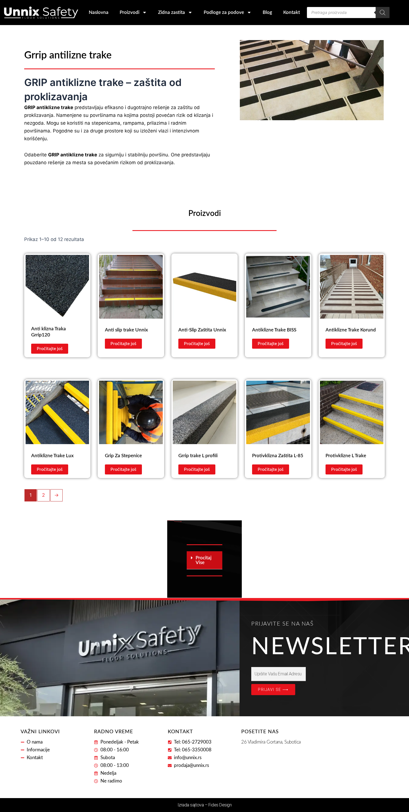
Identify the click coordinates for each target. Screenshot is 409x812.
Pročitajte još (50, 348)
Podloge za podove (224, 12)
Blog (267, 12)
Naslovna (99, 12)
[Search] (383, 12)
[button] (204, 560)
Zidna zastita (171, 12)
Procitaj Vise (203, 560)
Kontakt (291, 12)
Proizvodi (129, 12)
